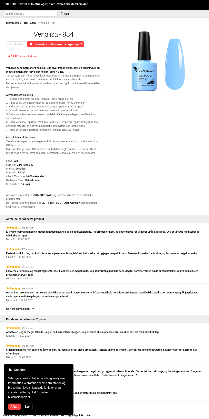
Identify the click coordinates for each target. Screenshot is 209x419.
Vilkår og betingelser (15, 415)
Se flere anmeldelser (19, 308)
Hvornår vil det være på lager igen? (57, 44)
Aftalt (14, 407)
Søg (66, 13)
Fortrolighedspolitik (72, 415)
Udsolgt (18, 44)
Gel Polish (30, 22)
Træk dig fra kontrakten (44, 415)
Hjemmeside (13, 22)
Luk (27, 407)
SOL (88, 415)
